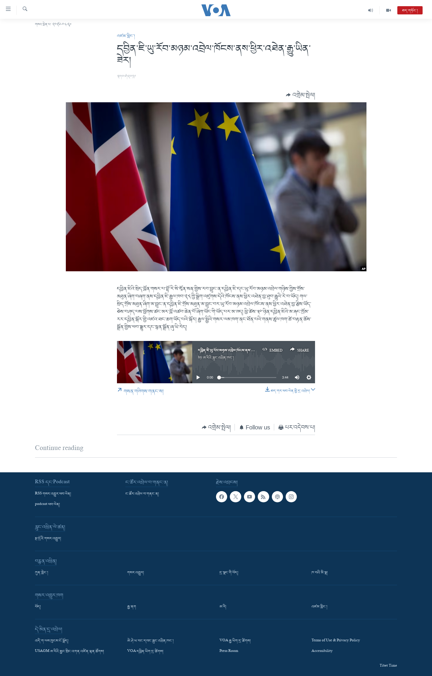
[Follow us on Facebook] (221, 496)
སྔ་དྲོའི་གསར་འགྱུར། (48, 539)
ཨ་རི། (223, 607)
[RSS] (263, 496)
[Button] (300, 94)
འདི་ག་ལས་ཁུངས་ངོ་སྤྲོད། (51, 641)
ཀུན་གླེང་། (41, 573)
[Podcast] (277, 496)
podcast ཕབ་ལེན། (47, 505)
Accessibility (322, 652)
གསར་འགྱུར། (135, 573)
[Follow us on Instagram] (291, 496)
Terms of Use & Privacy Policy (336, 641)
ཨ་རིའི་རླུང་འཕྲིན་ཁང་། (218, 358)
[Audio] (371, 10)
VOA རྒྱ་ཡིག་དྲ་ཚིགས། (235, 641)
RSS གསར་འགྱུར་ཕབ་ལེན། (53, 494)
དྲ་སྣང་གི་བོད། (229, 573)
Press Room (229, 652)
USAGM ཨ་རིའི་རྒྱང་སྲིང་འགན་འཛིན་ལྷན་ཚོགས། (69, 652)
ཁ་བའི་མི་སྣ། (320, 573)
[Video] (388, 10)
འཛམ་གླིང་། (126, 36)
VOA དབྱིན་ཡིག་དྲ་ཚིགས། (145, 652)
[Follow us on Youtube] (249, 496)
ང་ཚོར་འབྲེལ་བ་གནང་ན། (142, 494)
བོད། (38, 607)
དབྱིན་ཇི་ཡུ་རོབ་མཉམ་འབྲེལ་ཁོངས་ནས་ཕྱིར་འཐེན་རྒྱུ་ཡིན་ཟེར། (239, 350)
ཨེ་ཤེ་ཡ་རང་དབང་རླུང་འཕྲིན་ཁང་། (150, 641)
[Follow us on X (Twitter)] (235, 496)
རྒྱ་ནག (131, 607)
